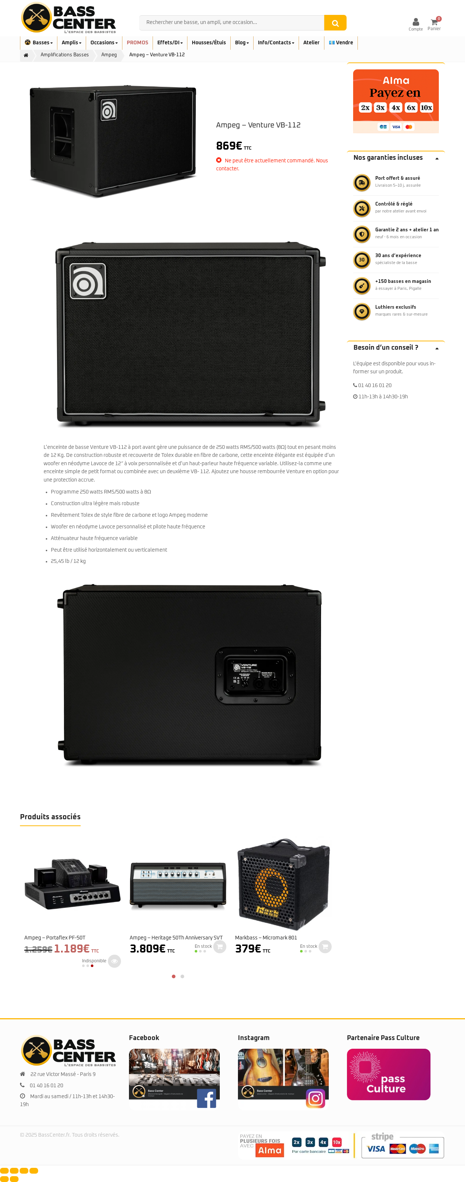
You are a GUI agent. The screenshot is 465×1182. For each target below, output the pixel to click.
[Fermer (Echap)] (33, 1171)
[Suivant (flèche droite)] (14, 1179)
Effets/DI (169, 42)
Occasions (103, 42)
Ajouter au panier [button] (219, 946)
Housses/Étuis (209, 42)
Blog (241, 42)
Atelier (311, 42)
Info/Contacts (275, 42)
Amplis (70, 42)
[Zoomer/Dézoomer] (4, 1171)
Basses (41, 42)
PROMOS (137, 42)
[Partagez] (24, 1171)
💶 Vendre (341, 42)
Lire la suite (114, 961)
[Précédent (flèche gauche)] (4, 1179)
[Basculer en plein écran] (14, 1171)
